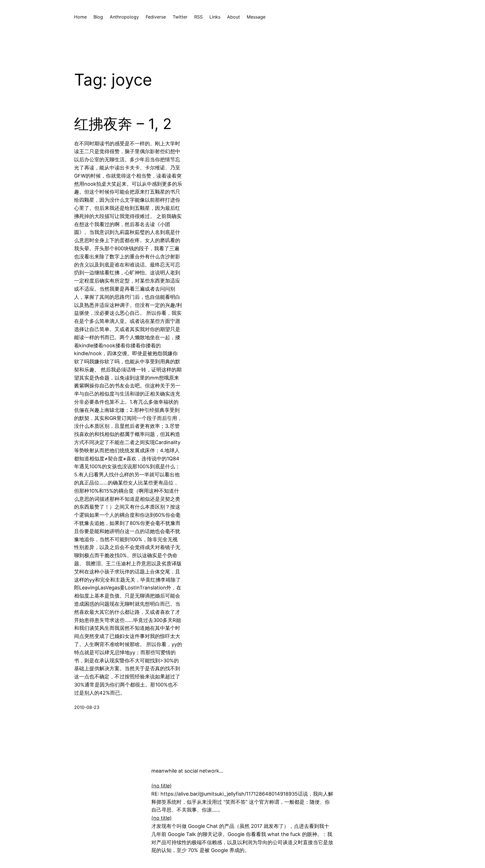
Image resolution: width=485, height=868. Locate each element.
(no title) (161, 786)
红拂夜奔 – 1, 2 (122, 124)
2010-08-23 (86, 707)
